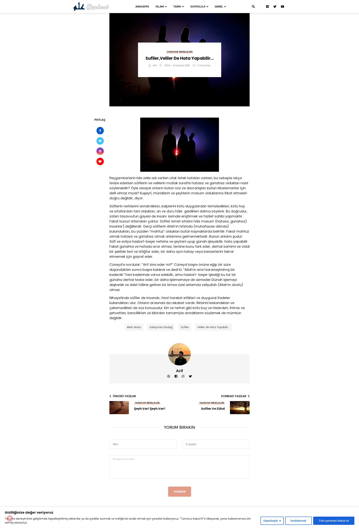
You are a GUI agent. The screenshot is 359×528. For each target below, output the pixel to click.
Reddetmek (298, 521)
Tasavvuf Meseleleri (179, 51)
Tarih (177, 6)
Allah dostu (134, 327)
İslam (160, 6)
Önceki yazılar (124, 396)
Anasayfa (142, 6)
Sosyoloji (197, 6)
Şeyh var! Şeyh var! (149, 409)
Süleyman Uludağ (161, 327)
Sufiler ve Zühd (213, 409)
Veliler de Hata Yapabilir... (213, 327)
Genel (219, 6)
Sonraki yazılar (233, 396)
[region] (179, 517)
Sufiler (185, 327)
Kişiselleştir (270, 521)
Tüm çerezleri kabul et (334, 521)
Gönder (179, 491)
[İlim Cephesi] (91, 6)
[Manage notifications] (10, 518)
